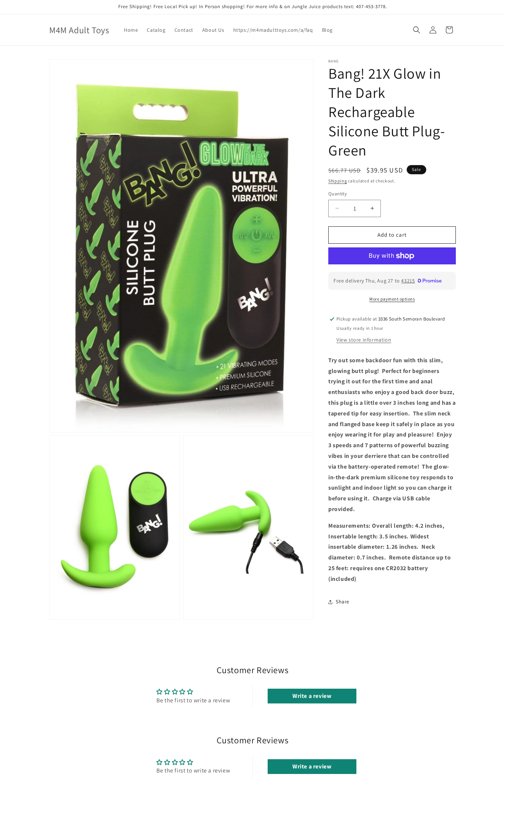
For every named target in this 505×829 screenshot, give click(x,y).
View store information (363, 339)
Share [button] (342, 601)
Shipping (337, 181)
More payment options (392, 299)
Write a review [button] (311, 696)
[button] (417, 30)
